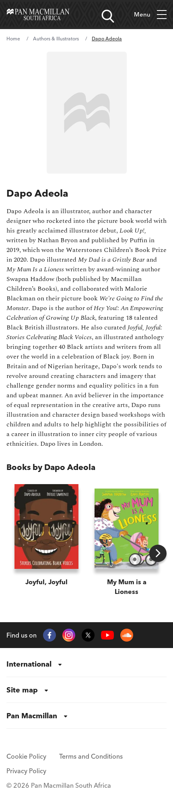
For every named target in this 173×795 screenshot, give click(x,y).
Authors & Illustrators (56, 39)
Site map (22, 689)
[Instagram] (68, 635)
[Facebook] (49, 635)
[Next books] (158, 553)
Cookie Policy (26, 756)
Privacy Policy (26, 771)
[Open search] (107, 16)
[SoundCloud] (126, 635)
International (28, 664)
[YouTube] (107, 635)
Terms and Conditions (91, 756)
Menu (142, 14)
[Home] (38, 14)
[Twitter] (88, 635)
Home (13, 39)
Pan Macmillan (31, 715)
